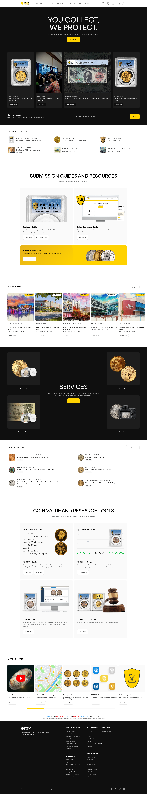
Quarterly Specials (71, 739)
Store (108, 4)
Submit (103, 4)
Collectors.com (91, 757)
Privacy (89, 741)
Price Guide (44, 3)
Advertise (89, 734)
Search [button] (118, 4)
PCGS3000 (85, 716)
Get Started (73, 39)
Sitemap (89, 746)
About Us (89, 731)
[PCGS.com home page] (26, 3)
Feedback (69, 748)
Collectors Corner (92, 769)
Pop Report (59, 3)
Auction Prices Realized (73, 764)
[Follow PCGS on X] (115, 789)
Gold (49, 716)
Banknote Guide (41, 237)
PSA (88, 777)
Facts (51, 3)
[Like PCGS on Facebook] (111, 789)
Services (35, 3)
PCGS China (90, 762)
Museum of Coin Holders (73, 774)
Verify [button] (113, 4)
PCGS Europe (91, 764)
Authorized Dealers (71, 777)
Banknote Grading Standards (74, 736)
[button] (35, 108)
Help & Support (106, 731)
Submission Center (71, 743)
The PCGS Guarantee (72, 746)
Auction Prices (78, 3)
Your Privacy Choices (93, 743)
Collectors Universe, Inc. (41, 789)
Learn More (13, 104)
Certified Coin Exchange (94, 767)
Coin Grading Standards (73, 734)
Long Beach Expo (92, 774)
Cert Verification (70, 731)
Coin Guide (28, 237)
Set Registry (68, 3)
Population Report (71, 762)
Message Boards (70, 772)
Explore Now (83, 572)
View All (134, 287)
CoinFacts (28, 572)
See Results (82, 631)
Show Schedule (70, 741)
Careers (89, 736)
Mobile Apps (69, 769)
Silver (67, 716)
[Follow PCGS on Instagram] (119, 789)
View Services (70, 104)
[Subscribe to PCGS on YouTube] (123, 789)
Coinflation (90, 772)
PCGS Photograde (71, 767)
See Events (41, 104)
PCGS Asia (90, 759)
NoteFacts (39, 572)
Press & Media (91, 739)
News (87, 3)
